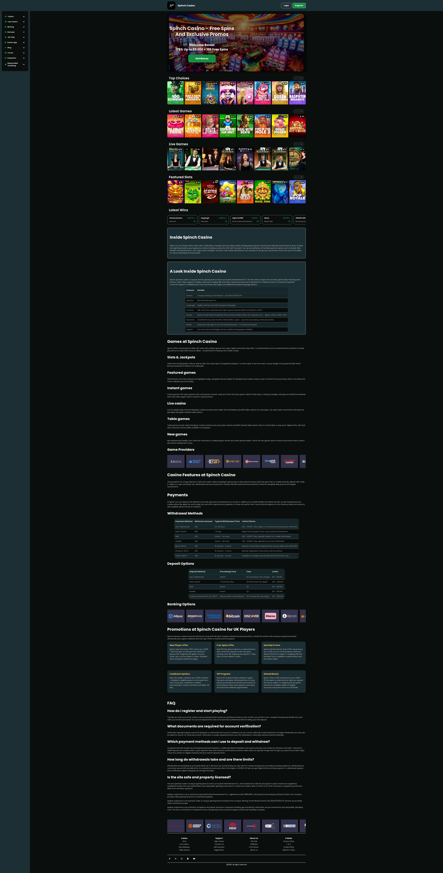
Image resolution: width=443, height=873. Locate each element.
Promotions (254, 847)
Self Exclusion (219, 847)
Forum (10, 53)
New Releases (184, 847)
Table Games (184, 850)
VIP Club (11, 37)
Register (299, 5)
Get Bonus (202, 58)
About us (253, 850)
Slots (184, 841)
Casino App (12, 42)
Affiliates (253, 844)
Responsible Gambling (12, 64)
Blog (9, 47)
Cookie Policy (288, 847)
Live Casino (13, 22)
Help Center (219, 841)
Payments (11, 58)
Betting (10, 27)
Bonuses (11, 32)
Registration (219, 850)
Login (286, 5)
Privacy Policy (288, 841)
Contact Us (219, 844)
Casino (11, 16)
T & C (289, 844)
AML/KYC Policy (289, 850)
